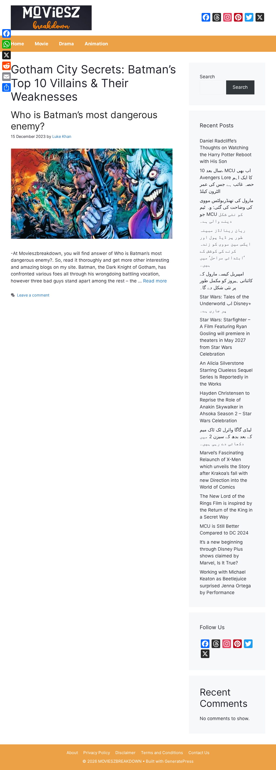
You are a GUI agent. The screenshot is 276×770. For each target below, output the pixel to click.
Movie (42, 43)
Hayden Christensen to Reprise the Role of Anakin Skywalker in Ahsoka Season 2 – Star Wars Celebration (225, 406)
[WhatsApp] (6, 44)
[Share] (6, 87)
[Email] (6, 76)
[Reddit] (6, 65)
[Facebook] (6, 33)
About (72, 752)
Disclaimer (125, 752)
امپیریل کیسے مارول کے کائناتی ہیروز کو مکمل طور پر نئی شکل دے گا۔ (226, 280)
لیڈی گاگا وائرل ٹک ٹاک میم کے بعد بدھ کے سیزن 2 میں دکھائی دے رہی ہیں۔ (226, 436)
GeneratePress (179, 761)
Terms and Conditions (162, 752)
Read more (155, 281)
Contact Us (198, 752)
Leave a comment (33, 295)
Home (17, 43)
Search (207, 76)
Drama (66, 43)
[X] (6, 55)
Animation (96, 43)
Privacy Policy (96, 752)
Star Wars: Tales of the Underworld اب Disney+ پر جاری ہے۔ (225, 303)
